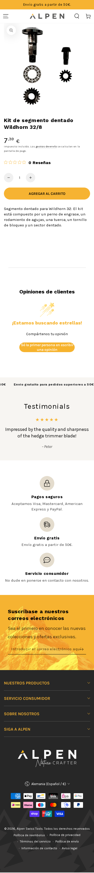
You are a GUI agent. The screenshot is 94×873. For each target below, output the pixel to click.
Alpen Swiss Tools (30, 828)
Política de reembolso (29, 835)
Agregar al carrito (47, 193)
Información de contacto (39, 848)
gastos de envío (46, 146)
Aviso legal (69, 848)
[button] (77, 16)
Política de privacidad (65, 835)
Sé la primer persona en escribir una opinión (47, 347)
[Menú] (5, 16)
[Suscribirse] (83, 649)
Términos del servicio (35, 841)
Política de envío (67, 841)
